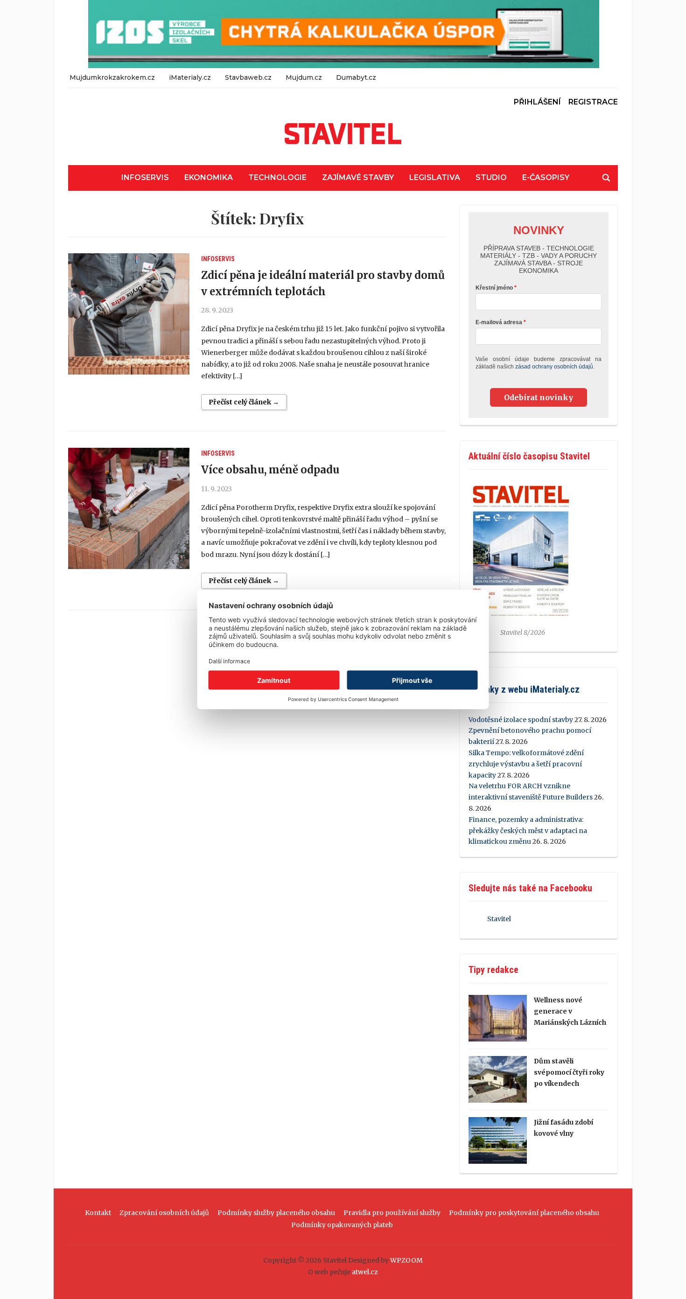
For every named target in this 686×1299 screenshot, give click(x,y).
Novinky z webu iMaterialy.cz (524, 689)
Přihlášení (537, 101)
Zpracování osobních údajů (164, 1213)
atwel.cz (365, 1272)
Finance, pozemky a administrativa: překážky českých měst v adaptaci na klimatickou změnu (528, 830)
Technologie (277, 177)
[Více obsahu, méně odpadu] (128, 508)
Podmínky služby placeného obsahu (276, 1213)
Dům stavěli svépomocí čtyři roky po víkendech (569, 1072)
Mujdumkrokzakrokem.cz (112, 77)
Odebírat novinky (538, 397)
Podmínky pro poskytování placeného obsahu (524, 1213)
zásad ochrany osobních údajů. (555, 366)
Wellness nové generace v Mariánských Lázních (570, 1011)
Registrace (593, 101)
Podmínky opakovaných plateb (342, 1225)
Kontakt (98, 1213)
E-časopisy (545, 177)
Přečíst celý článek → (244, 402)
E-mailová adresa (499, 322)
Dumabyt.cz (356, 77)
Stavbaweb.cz (248, 77)
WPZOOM (406, 1260)
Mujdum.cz (304, 77)
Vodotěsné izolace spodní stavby (521, 719)
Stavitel (499, 919)
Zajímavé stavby (358, 177)
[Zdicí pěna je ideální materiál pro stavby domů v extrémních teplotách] (128, 314)
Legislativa (434, 177)
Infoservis (145, 177)
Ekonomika (208, 177)
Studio (491, 177)
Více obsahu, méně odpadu (270, 469)
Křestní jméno (494, 288)
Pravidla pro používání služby (392, 1213)
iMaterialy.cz (190, 77)
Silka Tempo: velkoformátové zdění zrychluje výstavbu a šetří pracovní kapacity (526, 764)
